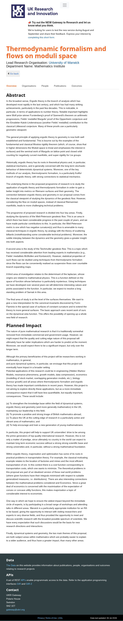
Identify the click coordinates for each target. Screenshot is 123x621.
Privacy (41, 618)
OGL (61, 618)
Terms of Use (51, 618)
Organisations (29, 86)
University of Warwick (64, 62)
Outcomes (77, 86)
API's (23, 580)
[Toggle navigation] (64, 5)
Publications (60, 86)
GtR (19, 584)
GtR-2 (29, 584)
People (45, 86)
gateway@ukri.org (15, 609)
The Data (11, 565)
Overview (11, 86)
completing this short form (41, 37)
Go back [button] (14, 73)
